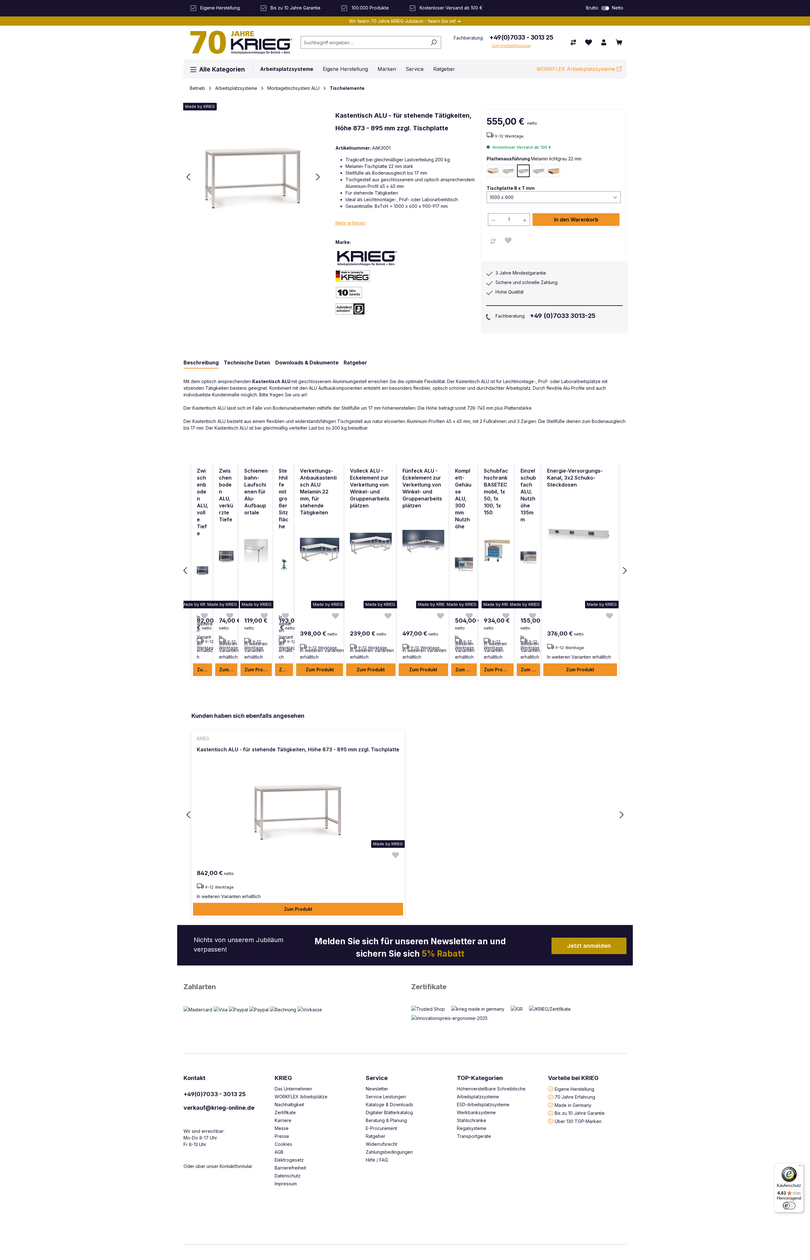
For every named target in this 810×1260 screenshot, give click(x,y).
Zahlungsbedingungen (389, 1152)
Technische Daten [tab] (247, 362)
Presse (282, 1136)
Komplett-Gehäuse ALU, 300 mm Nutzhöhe (463, 499)
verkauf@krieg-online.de (219, 1107)
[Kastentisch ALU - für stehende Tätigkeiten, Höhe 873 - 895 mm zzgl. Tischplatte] (298, 811)
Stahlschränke (471, 1120)
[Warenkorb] (618, 42)
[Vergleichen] (493, 241)
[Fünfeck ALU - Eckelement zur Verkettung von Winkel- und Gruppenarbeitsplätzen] (423, 543)
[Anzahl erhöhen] (525, 219)
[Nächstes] (318, 177)
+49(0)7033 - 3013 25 (521, 37)
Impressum (286, 1183)
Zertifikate (428, 987)
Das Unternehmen (293, 1088)
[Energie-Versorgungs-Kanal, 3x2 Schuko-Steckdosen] (580, 532)
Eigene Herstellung (574, 1088)
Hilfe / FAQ (377, 1160)
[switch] (605, 8)
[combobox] (364, 42)
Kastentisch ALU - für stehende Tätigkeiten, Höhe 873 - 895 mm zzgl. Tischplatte (298, 749)
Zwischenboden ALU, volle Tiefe (202, 502)
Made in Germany (573, 1105)
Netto (617, 7)
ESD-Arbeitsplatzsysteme (483, 1104)
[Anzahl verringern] (493, 219)
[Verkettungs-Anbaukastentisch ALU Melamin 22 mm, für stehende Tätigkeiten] (320, 550)
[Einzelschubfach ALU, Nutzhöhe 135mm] (528, 557)
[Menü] (800, 1167)
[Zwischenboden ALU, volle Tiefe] (202, 571)
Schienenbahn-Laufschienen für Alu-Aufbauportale (256, 492)
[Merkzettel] (588, 42)
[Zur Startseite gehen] (239, 42)
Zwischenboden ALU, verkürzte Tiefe (226, 495)
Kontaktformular (236, 1166)
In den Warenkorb (576, 219)
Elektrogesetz (289, 1160)
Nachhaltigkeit (289, 1104)
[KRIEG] (367, 258)
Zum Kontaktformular (511, 45)
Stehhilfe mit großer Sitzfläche (284, 499)
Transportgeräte (474, 1136)
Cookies (283, 1144)
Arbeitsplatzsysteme (478, 1096)
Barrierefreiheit (290, 1167)
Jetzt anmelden (589, 945)
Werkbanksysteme (476, 1112)
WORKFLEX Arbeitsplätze (301, 1096)
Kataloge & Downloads (389, 1104)
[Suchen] (433, 42)
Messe (282, 1128)
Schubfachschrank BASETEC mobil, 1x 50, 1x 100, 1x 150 (496, 492)
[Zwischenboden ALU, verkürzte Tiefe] (226, 557)
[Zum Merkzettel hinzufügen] (508, 240)
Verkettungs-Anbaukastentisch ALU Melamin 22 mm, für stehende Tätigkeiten (318, 492)
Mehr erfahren (350, 223)
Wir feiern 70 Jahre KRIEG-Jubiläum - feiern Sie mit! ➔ (405, 21)
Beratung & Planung (386, 1120)
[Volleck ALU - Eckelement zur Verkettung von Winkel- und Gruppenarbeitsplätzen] (370, 543)
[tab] (201, 363)
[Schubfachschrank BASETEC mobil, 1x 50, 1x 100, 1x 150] (497, 550)
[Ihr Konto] (603, 42)
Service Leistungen (386, 1096)
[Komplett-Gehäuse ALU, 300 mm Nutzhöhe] (464, 564)
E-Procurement (381, 1128)
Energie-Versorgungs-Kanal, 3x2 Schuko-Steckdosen (575, 478)
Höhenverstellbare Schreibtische (491, 1088)
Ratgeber (375, 1136)
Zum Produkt (204, 669)
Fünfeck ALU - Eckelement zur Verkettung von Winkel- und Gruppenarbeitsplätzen (422, 488)
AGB (279, 1152)
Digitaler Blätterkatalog (389, 1112)
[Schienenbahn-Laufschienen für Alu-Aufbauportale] (256, 550)
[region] (405, 570)
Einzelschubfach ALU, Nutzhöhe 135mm (528, 495)
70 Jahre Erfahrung (575, 1097)
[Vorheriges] (188, 177)
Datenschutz (288, 1175)
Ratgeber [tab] (355, 362)
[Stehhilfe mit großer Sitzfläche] (284, 564)
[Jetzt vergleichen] (573, 42)
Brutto (592, 7)
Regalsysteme (471, 1128)
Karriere (283, 1120)
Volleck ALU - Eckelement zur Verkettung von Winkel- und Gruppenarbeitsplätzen (369, 488)
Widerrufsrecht (381, 1144)
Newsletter (377, 1088)
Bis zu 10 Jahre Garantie (580, 1113)
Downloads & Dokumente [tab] (307, 362)
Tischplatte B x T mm (511, 188)
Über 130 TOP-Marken (578, 1121)
